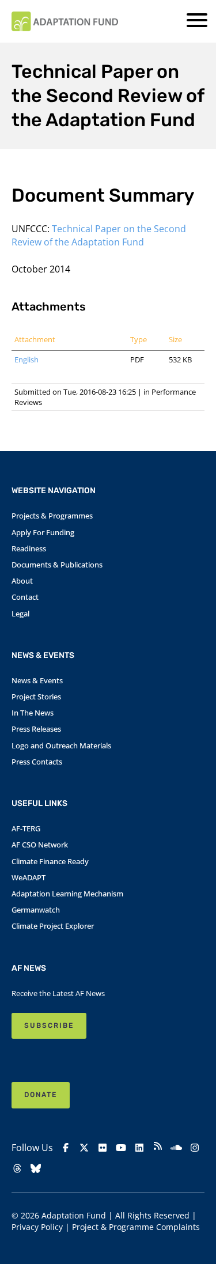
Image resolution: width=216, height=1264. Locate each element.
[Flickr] (102, 1147)
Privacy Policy (37, 1226)
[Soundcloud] (176, 1147)
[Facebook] (65, 1147)
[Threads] (17, 1168)
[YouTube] (121, 1147)
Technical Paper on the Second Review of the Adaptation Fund (99, 235)
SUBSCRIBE (49, 1025)
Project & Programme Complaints (136, 1226)
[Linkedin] (139, 1147)
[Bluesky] (35, 1168)
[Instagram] (194, 1147)
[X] (84, 1147)
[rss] (158, 1147)
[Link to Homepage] (65, 21)
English (26, 359)
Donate (40, 1095)
